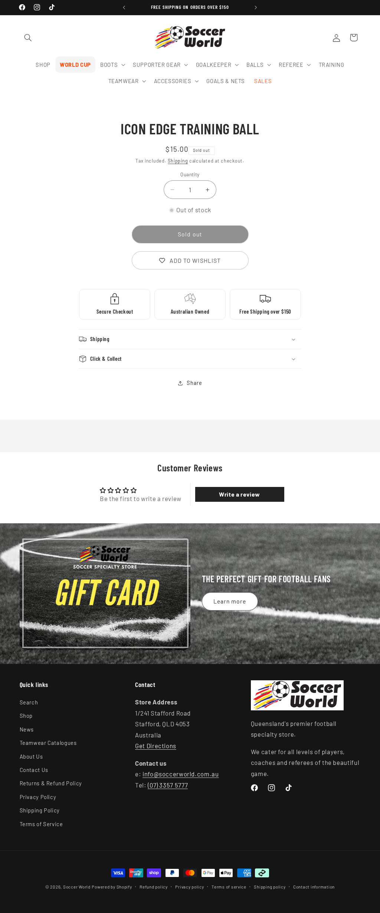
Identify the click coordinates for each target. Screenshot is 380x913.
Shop (26, 715)
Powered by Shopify (112, 886)
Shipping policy (269, 886)
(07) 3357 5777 (168, 785)
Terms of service (229, 886)
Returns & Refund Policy (51, 783)
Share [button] (194, 382)
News (27, 729)
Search (29, 702)
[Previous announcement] (124, 7)
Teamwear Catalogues (48, 742)
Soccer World (77, 886)
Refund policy (154, 886)
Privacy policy (189, 886)
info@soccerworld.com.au (180, 774)
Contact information (314, 886)
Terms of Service (41, 824)
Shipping (178, 161)
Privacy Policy (38, 796)
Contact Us (34, 769)
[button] (28, 37)
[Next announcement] (256, 7)
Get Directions (155, 745)
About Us (31, 756)
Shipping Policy (40, 810)
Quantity (189, 174)
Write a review (239, 494)
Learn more (229, 601)
